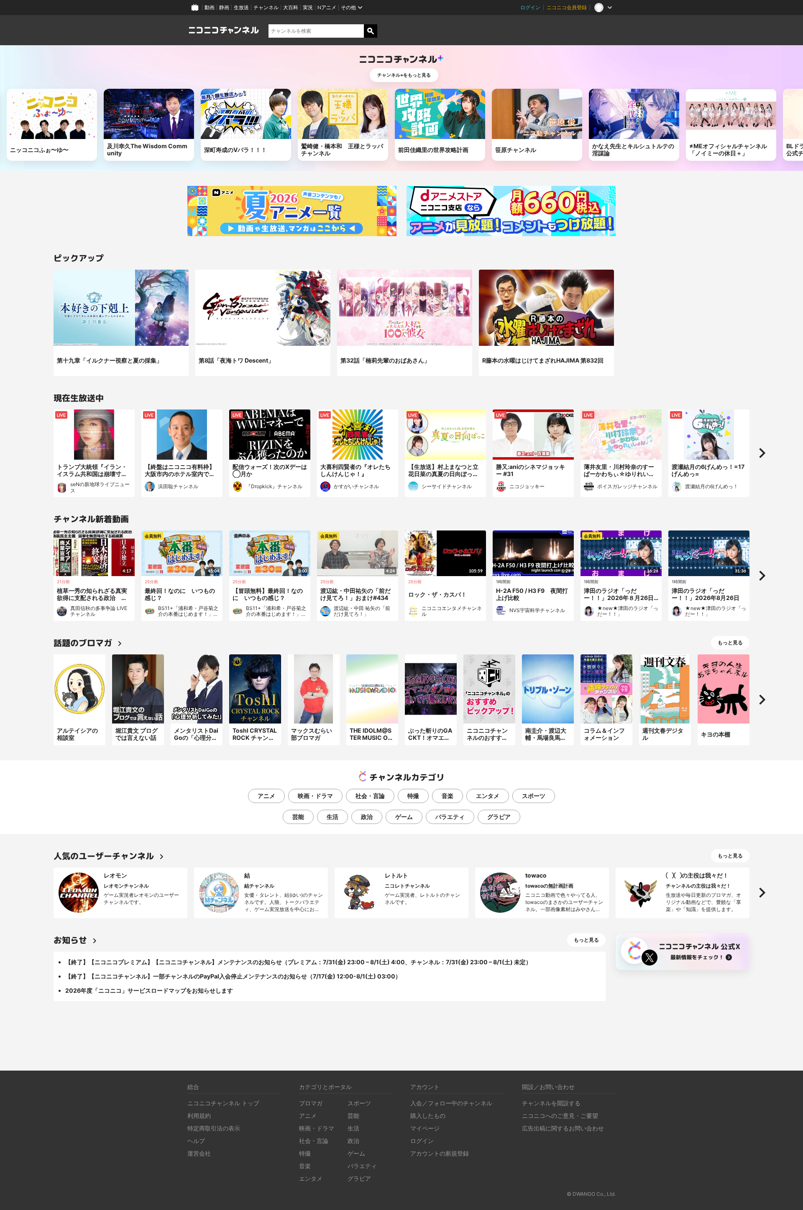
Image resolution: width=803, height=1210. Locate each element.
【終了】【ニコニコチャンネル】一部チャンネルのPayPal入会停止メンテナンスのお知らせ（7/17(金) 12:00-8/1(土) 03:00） (233, 976)
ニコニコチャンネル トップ (223, 1103)
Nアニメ (326, 7)
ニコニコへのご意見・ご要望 (560, 1115)
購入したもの (427, 1115)
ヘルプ (196, 1140)
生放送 (241, 7)
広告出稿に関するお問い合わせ (563, 1128)
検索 (370, 31)
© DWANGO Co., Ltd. (591, 1194)
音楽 (447, 795)
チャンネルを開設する (551, 1103)
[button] (762, 453)
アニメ (266, 795)
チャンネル (266, 7)
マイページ (425, 1128)
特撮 (413, 795)
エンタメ (487, 795)
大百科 (290, 7)
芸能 (298, 816)
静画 (224, 7)
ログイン (530, 7)
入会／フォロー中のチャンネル (451, 1103)
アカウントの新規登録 (439, 1153)
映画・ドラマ (315, 795)
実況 (308, 7)
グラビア (499, 816)
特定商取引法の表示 (213, 1128)
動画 (210, 7)
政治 (367, 816)
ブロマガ (310, 1103)
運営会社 (199, 1153)
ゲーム (404, 816)
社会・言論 (370, 795)
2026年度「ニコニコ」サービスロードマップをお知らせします (149, 990)
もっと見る (730, 642)
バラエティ (450, 816)
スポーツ (533, 795)
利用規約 (199, 1115)
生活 (332, 816)
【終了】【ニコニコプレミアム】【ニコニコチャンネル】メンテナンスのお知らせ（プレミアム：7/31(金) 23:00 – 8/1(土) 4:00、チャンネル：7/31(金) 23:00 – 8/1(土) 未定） (298, 961)
